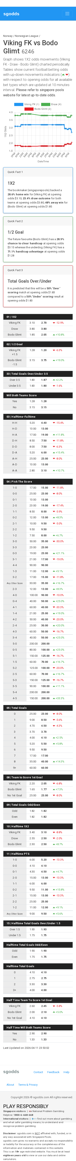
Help (66, 1072)
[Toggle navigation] (67, 13)
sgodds (11, 13)
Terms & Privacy (28, 1084)
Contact (38, 1072)
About (10, 1084)
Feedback (53, 1072)
